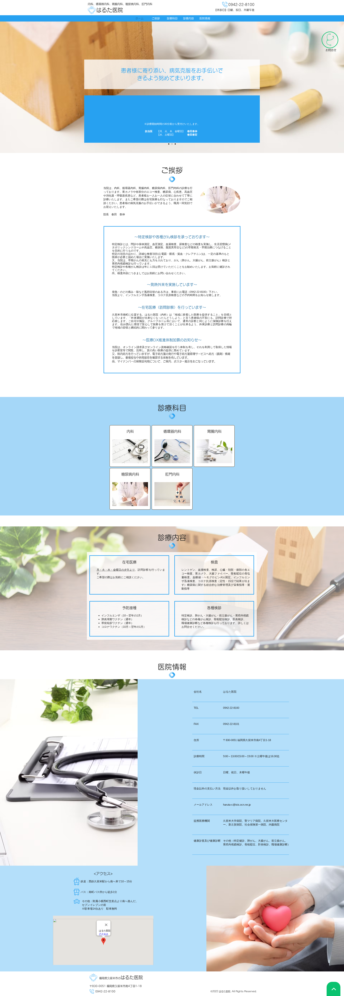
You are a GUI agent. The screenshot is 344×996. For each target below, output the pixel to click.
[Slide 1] (168, 144)
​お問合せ (331, 50)
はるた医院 (109, 10)
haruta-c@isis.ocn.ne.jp (237, 804)
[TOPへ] (333, 989)
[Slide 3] (175, 144)
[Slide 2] (172, 144)
